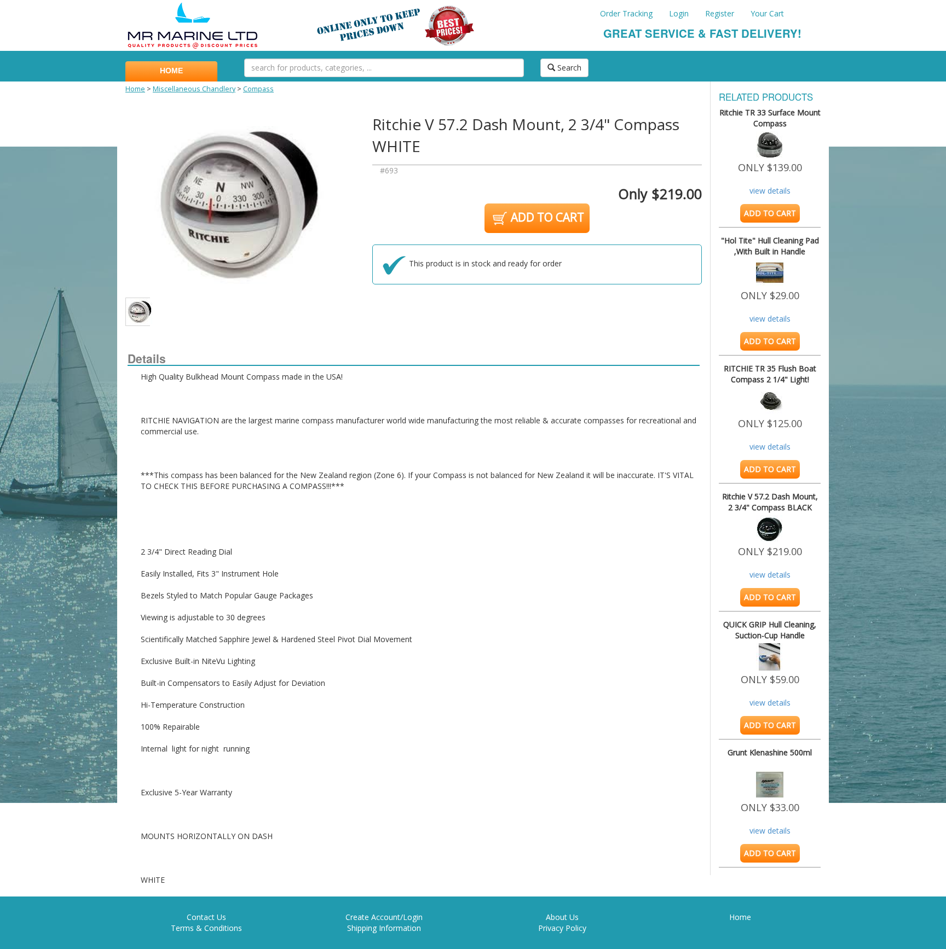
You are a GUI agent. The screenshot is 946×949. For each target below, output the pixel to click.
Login (679, 13)
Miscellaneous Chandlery (194, 89)
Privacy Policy (562, 928)
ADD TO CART (546, 217)
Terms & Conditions (206, 928)
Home (135, 89)
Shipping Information (384, 928)
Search (568, 67)
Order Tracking (626, 13)
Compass (258, 89)
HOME (171, 70)
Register (719, 13)
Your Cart (767, 13)
